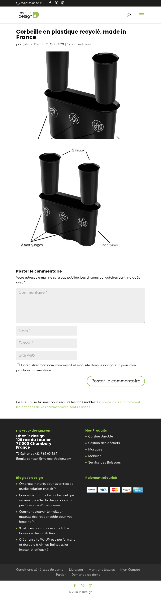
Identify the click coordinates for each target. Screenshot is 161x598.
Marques (95, 449)
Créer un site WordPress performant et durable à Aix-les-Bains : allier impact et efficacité (47, 544)
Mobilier (94, 456)
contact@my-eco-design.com (49, 458)
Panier (61, 574)
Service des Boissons (104, 462)
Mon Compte (130, 569)
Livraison (76, 569)
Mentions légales (101, 569)
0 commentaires (79, 44)
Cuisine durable (100, 436)
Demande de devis (85, 574)
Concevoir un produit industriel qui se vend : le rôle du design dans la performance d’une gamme (46, 500)
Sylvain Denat (33, 44)
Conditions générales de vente (40, 569)
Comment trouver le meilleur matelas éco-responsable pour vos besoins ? (45, 516)
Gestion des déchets (104, 443)
